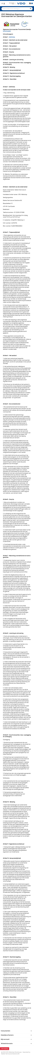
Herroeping (4, 1048)
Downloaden (7, 31)
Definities (12, 37)
